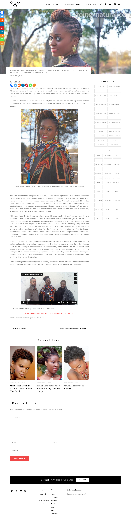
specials (39, 72)
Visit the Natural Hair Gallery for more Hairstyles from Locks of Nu (49, 313)
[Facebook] (11, 85)
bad (98, 160)
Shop (95, 4)
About (88, 4)
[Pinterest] (26, 85)
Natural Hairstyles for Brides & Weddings (115, 113)
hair (50, 70)
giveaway (107, 178)
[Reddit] (19, 85)
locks (63, 70)
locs (117, 187)
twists (98, 218)
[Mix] (2, 35)
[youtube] (110, 4)
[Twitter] (15, 85)
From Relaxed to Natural (99, 178)
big (108, 160)
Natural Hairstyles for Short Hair (101, 113)
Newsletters (42, 504)
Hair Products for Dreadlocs (117, 182)
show (107, 205)
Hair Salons (57, 4)
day (98, 169)
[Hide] (1, 47)
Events (79, 4)
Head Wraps (114, 126)
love (98, 191)
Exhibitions (101, 144)
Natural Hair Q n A (101, 104)
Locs (101, 90)
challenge (116, 164)
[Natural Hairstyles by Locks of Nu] (49, 184)
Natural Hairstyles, (25, 72)
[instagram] (115, 4)
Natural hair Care (117, 196)
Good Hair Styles (114, 95)
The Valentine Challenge (101, 126)
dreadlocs (108, 173)
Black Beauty (98, 164)
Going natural (117, 178)
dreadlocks (117, 169)
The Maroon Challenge (115, 122)
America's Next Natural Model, (108, 155)
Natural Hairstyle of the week (101, 109)
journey (107, 187)
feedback (117, 173)
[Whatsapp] (30, 85)
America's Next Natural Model (101, 117)
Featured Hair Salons (36, 70)
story (107, 209)
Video (107, 218)
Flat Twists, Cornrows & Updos (115, 104)
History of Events (19, 329)
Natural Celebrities (114, 117)
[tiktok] (101, 4)
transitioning (107, 214)
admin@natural (17, 70)
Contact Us (54, 514)
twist (116, 214)
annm (116, 155)
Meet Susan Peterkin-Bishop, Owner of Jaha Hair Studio (21, 388)
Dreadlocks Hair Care (99, 173)
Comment (16, 417)
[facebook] (106, 4)
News (46, 4)
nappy (116, 191)
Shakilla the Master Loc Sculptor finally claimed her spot (48, 388)
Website (15, 450)
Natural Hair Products (99, 200)
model (107, 191)
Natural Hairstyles (101, 99)
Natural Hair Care (114, 99)
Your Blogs (101, 135)
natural (71, 70)
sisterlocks (117, 205)
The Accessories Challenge (101, 122)
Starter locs (98, 209)
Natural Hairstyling (99, 205)
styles (98, 214)
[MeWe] (2, 32)
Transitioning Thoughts (115, 131)
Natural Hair (107, 196)
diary (107, 169)
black (116, 160)
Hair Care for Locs (114, 86)
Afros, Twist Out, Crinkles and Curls (115, 109)
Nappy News (101, 140)
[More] (34, 85)
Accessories (101, 131)
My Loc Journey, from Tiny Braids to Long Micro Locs (101, 95)
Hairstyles (69, 4)
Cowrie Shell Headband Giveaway (72, 329)
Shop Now (82, 480)
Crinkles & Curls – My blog (115, 135)
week (117, 218)
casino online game (108, 164)
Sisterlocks (114, 90)
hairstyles (98, 187)
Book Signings (114, 144)
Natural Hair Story (108, 200)
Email (55, 442)
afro (98, 155)
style (117, 209)
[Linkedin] (23, 85)
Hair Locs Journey (108, 182)
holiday (56, 70)
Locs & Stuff (101, 86)
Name (15, 442)
